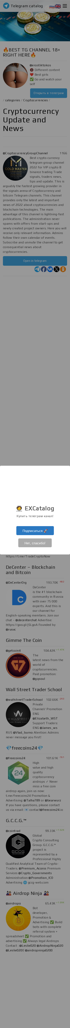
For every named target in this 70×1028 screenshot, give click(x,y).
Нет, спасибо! (35, 542)
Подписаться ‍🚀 (35, 530)
